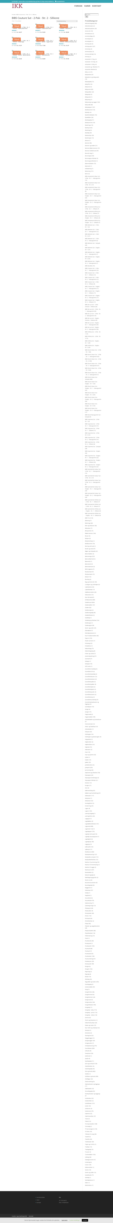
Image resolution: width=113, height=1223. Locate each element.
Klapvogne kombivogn (91, 777)
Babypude (88, 97)
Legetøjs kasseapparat (91, 836)
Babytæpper (88, 107)
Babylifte (87, 84)
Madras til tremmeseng (91, 864)
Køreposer (88, 800)
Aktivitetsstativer (89, 28)
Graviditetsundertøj (90, 699)
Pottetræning (88, 936)
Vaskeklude (88, 1175)
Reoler (87, 976)
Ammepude (88, 44)
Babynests (88, 89)
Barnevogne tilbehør (90, 158)
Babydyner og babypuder (92, 77)
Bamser (87, 143)
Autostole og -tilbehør (91, 67)
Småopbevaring (89, 1046)
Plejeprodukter (89, 930)
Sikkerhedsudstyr (90, 1022)
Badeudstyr (88, 135)
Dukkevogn (88, 623)
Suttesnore (88, 1111)
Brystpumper (88, 574)
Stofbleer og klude (90, 1076)
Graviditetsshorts (90, 694)
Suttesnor (87, 1108)
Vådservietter (88, 1167)
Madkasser (88, 852)
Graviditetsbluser (90, 676)
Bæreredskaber (89, 163)
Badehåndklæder (90, 115)
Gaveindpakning (89, 656)
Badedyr (87, 112)
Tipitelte (87, 1139)
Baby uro (87, 72)
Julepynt (87, 767)
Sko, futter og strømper (91, 1028)
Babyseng (87, 99)
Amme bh (87, 31)
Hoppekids (88, 739)
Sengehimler (88, 992)
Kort (86, 788)
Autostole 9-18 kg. (90, 64)
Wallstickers (88, 1185)
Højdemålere (88, 744)
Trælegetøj (88, 1149)
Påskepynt (88, 908)
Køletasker (88, 795)
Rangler (87, 969)
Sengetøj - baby (89, 1010)
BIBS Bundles (88, 266)
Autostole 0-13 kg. (90, 59)
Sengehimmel (89, 994)
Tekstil (87, 1121)
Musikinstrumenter (90, 882)
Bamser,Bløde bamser (91, 148)
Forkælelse (88, 646)
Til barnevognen (89, 1129)
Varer (87, 6)
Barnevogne (88, 156)
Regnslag (87, 971)
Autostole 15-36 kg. (90, 62)
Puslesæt (87, 948)
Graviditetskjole (89, 687)
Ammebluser (88, 33)
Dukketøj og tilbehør (90, 620)
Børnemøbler (88, 554)
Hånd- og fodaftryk (90, 726)
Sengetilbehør (89, 1005)
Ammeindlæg (88, 36)
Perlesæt (87, 918)
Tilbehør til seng (89, 1134)
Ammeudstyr (88, 51)
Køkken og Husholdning (91, 793)
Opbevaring (88, 903)
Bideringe (87, 523)
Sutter (86, 1106)
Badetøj (87, 133)
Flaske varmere (89, 641)
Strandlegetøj (88, 1091)
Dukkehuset (88, 602)
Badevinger (88, 138)
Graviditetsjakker (89, 684)
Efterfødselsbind (89, 633)
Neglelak (87, 895)
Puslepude (88, 943)
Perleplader (88, 913)
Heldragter (88, 734)
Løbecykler (88, 847)
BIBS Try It (88, 518)
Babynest (87, 87)
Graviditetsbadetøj (90, 674)
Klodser (87, 783)
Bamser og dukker (90, 145)
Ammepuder (88, 46)
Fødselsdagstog (89, 651)
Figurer (87, 638)
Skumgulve (88, 1035)
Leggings (87, 844)
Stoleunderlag (89, 1081)
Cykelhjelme (88, 587)
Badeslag (87, 130)
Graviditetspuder (89, 692)
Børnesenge (88, 556)
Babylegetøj (88, 81)
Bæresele (87, 166)
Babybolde (88, 74)
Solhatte (87, 1051)
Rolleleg (87, 979)
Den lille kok (88, 597)
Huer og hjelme (89, 754)
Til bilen (87, 1131)
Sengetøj (87, 1007)
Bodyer (87, 538)
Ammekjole (88, 39)
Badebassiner (89, 110)
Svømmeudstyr (89, 1116)
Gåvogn (87, 661)
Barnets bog (88, 153)
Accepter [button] (85, 1220)
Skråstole (87, 1033)
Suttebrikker (88, 1101)
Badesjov (87, 127)
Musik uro (88, 880)
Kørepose (87, 798)
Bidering (87, 520)
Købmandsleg (89, 790)
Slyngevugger (88, 1040)
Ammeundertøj (89, 54)
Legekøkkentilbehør (90, 824)
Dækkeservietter (89, 592)
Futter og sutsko (89, 653)
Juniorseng (88, 770)
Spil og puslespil (89, 1063)
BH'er (86, 174)
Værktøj (87, 1177)
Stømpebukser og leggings (92, 1084)
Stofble (87, 1074)
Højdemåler (88, 742)
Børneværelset (89, 566)
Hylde (86, 757)
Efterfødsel (88, 630)
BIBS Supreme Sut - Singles (92, 451)
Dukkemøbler (88, 605)
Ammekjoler (88, 41)
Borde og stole (89, 548)
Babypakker (88, 92)
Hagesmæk (88, 714)
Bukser (87, 577)
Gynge (87, 709)
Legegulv (87, 818)
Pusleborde (88, 941)
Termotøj (87, 1126)
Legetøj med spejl (90, 834)
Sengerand (88, 999)
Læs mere (64, 1220)
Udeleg (87, 1157)
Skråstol (87, 1030)
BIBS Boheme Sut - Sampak (92, 243)
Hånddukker (88, 729)
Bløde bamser (89, 533)
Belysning (87, 171)
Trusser (87, 1152)
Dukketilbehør (89, 615)
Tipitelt (87, 1136)
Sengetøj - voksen (90, 1015)
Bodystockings (89, 541)
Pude (86, 938)
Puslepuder (88, 946)
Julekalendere (89, 765)
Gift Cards (88, 666)
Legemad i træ (89, 829)
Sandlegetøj (88, 984)
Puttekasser (88, 961)
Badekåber (88, 117)
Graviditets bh (89, 671)
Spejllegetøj (88, 1061)
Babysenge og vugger (91, 102)
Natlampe (87, 890)
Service (87, 1017)
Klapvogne (88, 775)
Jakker (86, 762)
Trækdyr (87, 1147)
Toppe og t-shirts (89, 1144)
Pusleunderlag (89, 959)
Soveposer (88, 1053)
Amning (87, 56)
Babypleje (87, 94)
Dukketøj (87, 618)
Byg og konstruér (89, 582)
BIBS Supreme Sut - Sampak (93, 446)
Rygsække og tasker (90, 982)
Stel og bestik (88, 1071)
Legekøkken (88, 821)
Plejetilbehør (88, 933)
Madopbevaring (89, 854)
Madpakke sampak (90, 857)
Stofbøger (87, 1079)
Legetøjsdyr (88, 841)
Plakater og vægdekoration (92, 926)
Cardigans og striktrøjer (91, 584)
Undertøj (87, 1162)
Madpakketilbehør (90, 859)
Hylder (87, 760)
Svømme (87, 1113)
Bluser (87, 536)
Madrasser (88, 870)
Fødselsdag (88, 648)
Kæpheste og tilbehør (91, 772)
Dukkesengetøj (89, 612)
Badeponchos (89, 122)
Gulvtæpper (88, 706)
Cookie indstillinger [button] (74, 1220)
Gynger (87, 712)
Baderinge (88, 125)
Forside (78, 6)
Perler (86, 916)
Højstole (87, 747)
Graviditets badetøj (90, 669)
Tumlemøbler (88, 1154)
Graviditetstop (89, 697)
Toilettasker (88, 1142)
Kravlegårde (88, 803)
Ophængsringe (89, 905)
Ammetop (87, 49)
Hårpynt (87, 731)
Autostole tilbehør (90, 69)
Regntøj (87, 974)
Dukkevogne (88, 625)
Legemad (87, 826)
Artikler (43, 1197)
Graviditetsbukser (90, 679)
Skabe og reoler (89, 1025)
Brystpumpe (88, 572)
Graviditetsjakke (89, 681)
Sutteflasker (88, 1103)
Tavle (86, 1119)
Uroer (86, 1165)
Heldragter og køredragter (92, 737)
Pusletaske (88, 953)
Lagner (87, 811)
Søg (87, 16)
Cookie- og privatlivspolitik (19, 1216)
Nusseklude (88, 900)
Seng (86, 989)
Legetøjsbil (88, 839)
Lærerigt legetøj (89, 813)
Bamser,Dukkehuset (90, 150)
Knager (87, 785)
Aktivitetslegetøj (89, 23)
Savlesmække (88, 987)
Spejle (86, 1058)
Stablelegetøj (88, 1069)
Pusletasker (88, 956)
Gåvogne (87, 664)
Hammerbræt (88, 724)
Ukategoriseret (89, 1159)
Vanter (87, 1170)
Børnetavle (88, 564)
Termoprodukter (89, 1124)
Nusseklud (88, 898)
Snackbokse (88, 1048)
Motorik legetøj (89, 875)
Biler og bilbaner (89, 525)
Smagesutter (88, 1043)
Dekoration (88, 595)
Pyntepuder (88, 964)
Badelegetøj (88, 120)
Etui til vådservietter (90, 635)
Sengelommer (89, 997)
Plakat (86, 923)
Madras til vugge (89, 867)
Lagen (86, 808)
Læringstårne (88, 816)
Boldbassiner (88, 543)
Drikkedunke (88, 600)
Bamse (87, 140)
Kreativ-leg (88, 806)
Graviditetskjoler (89, 689)
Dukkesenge (88, 610)
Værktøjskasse (89, 1180)
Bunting (87, 579)
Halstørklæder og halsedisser (93, 719)
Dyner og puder (89, 628)
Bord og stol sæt (89, 546)
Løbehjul (87, 849)
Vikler (86, 1182)
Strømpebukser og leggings (92, 1094)
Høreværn (87, 749)
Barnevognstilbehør (90, 161)
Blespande (88, 531)
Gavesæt (87, 658)
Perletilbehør (88, 921)
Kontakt (96, 6)
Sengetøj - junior (89, 1012)
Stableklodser (89, 1066)
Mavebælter (88, 872)
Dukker (87, 607)
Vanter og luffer (89, 1172)
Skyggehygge (88, 1038)
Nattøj (86, 893)
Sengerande (88, 1002)
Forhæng (87, 643)
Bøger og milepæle (90, 551)
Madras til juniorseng (91, 862)
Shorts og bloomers (90, 1020)
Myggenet (87, 887)
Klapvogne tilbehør (90, 780)
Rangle (87, 966)
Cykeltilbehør (88, 589)
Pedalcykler (88, 911)
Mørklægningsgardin (91, 877)
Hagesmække (88, 717)
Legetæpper (88, 831)
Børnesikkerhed (89, 559)
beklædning (88, 168)
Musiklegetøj (88, 885)
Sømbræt (87, 1056)
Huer (86, 752)
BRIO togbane (89, 569)
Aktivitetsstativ (89, 26)
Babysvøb (87, 104)
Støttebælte (88, 1088)
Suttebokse (88, 1098)
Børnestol (87, 561)
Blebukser (88, 528)
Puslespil (87, 951)
